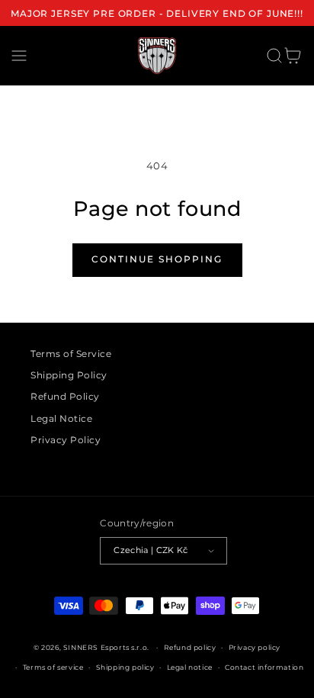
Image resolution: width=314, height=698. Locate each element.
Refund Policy (65, 396)
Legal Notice (61, 418)
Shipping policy (125, 667)
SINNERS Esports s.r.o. (106, 647)
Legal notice (190, 667)
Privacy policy (254, 647)
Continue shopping (157, 259)
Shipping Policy (68, 375)
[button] (19, 56)
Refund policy (190, 647)
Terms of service (53, 667)
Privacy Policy (65, 439)
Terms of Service (70, 353)
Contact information (264, 667)
